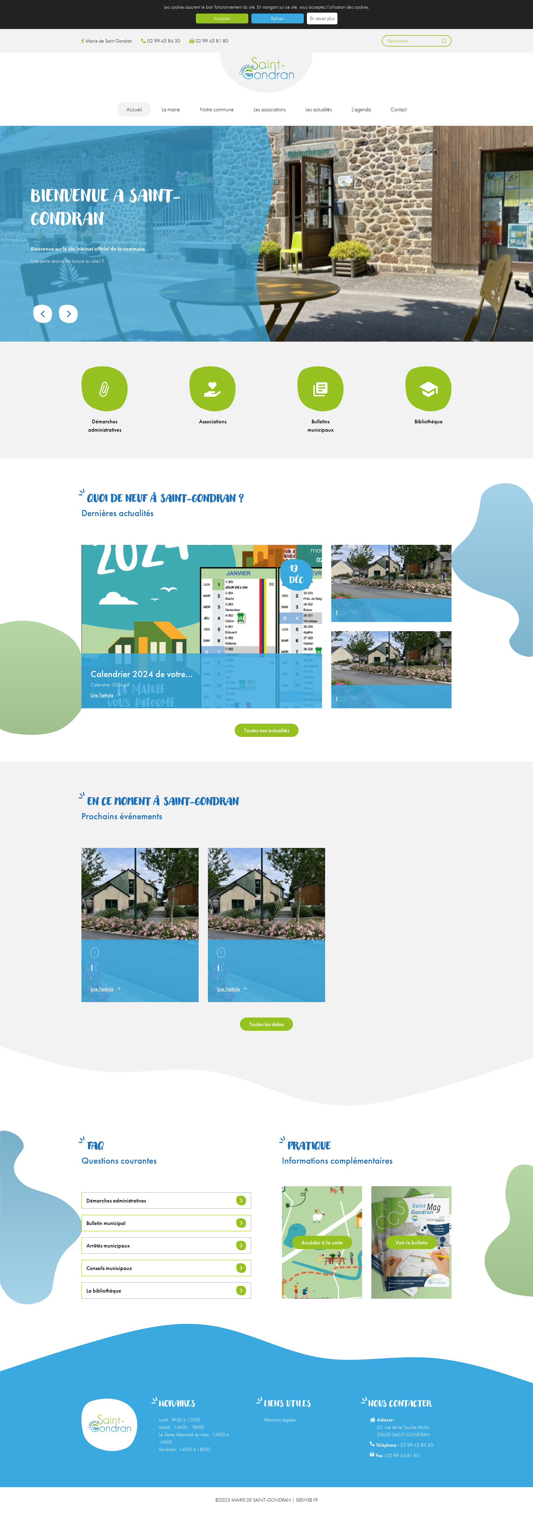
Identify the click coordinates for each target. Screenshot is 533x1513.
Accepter (222, 18)
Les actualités (318, 109)
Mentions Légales (280, 1419)
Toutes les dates (266, 1024)
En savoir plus (322, 18)
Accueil (134, 109)
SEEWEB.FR (307, 1500)
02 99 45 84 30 (163, 41)
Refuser (277, 18)
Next (68, 314)
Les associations (270, 109)
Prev (42, 314)
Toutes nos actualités (266, 730)
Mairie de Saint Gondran (108, 41)
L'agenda (361, 109)
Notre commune (217, 109)
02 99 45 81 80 (212, 41)
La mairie (171, 109)
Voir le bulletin (411, 1242)
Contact (398, 109)
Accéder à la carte (322, 1242)
